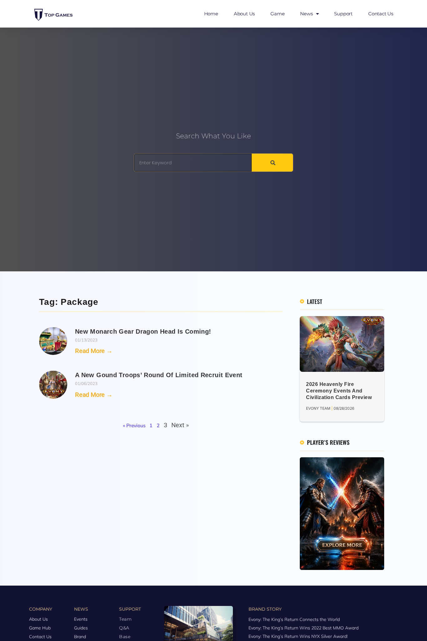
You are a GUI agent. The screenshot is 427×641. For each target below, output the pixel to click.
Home (211, 14)
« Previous (134, 425)
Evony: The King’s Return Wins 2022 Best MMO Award (304, 628)
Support (343, 14)
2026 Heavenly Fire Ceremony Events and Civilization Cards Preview (339, 391)
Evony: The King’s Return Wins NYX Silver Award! (298, 636)
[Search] (272, 163)
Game (277, 14)
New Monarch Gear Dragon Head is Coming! (143, 331)
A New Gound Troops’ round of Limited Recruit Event (159, 375)
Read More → (94, 351)
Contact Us (380, 14)
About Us (244, 14)
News (306, 14)
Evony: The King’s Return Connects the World (294, 619)
